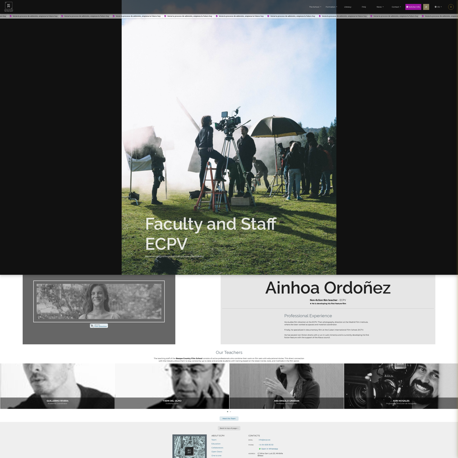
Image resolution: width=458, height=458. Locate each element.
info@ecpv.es (264, 440)
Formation (331, 7)
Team (213, 440)
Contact (396, 7)
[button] (227, 411)
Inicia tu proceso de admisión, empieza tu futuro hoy (32, 16)
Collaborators (217, 448)
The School (314, 7)
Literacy (347, 7)
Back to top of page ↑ (229, 428)
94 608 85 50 (266, 445)
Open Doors (216, 451)
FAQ (364, 7)
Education (216, 444)
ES (438, 7)
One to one (216, 455)
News (379, 7)
